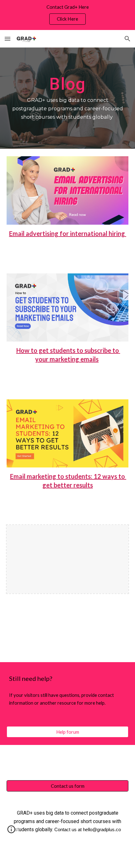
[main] (68, 98)
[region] (67, 15)
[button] (7, 38)
